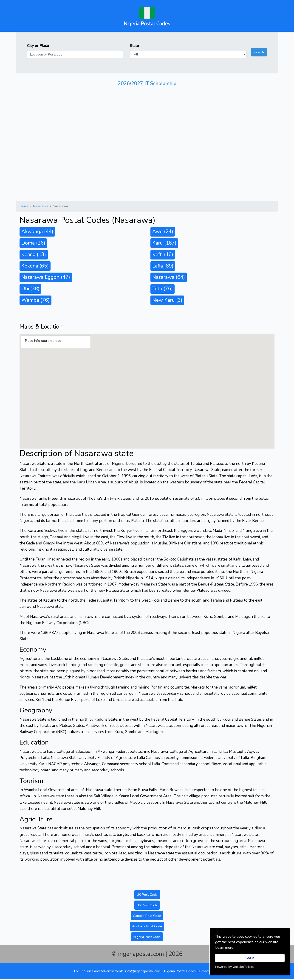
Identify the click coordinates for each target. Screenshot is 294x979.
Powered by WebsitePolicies (234, 966)
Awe (162, 231)
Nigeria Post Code (147, 936)
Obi (30, 288)
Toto (162, 288)
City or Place (38, 45)
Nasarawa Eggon (45, 277)
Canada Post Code (147, 915)
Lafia (162, 265)
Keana (33, 254)
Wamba (35, 300)
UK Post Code (147, 894)
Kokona (35, 265)
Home (24, 206)
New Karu (167, 300)
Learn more (224, 947)
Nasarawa (40, 206)
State (134, 45)
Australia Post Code (147, 926)
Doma (33, 243)
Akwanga (37, 231)
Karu (164, 243)
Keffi (162, 254)
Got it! (250, 958)
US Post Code (147, 905)
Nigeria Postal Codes (180, 971)
